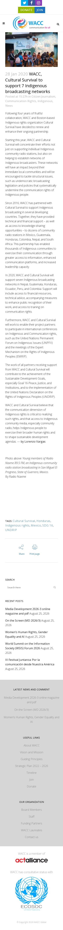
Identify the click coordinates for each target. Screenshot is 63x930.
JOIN (40, 10)
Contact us (31, 837)
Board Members (31, 810)
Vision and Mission (31, 752)
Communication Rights (20, 101)
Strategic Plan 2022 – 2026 (31, 766)
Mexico (36, 525)
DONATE (26, 10)
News (9, 106)
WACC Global (40, 922)
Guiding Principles (32, 759)
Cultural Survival (24, 521)
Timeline (31, 773)
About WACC (32, 745)
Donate (31, 786)
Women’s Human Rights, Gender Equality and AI (31, 719)
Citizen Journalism (43, 96)
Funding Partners (31, 823)
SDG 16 (47, 525)
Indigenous (44, 101)
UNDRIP (11, 530)
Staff (31, 816)
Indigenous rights (17, 525)
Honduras (43, 521)
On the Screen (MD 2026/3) (23, 620)
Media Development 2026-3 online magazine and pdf (31, 700)
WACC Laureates (31, 830)
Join (31, 779)
